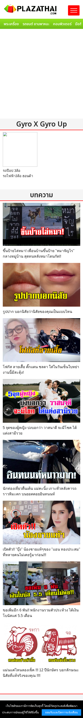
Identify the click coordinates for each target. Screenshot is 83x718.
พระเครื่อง (11, 24)
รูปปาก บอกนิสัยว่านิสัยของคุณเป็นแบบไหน (37, 312)
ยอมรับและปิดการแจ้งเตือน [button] (61, 712)
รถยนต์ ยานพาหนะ (36, 24)
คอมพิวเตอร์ (62, 24)
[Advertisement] (41, 74)
